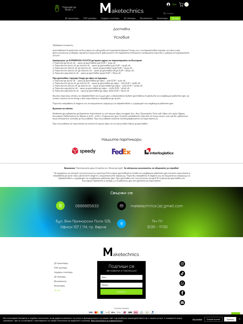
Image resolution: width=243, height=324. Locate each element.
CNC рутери (60, 268)
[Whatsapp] (182, 283)
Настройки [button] (197, 319)
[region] (65, 9)
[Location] (121, 223)
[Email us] (182, 302)
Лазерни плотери (63, 272)
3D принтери (61, 263)
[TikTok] (182, 273)
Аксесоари (59, 286)
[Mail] (121, 205)
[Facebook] (182, 293)
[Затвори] (239, 319)
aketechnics (128, 10)
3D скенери (60, 277)
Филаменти (60, 281)
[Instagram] (182, 264)
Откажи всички (213, 319)
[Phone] (60, 205)
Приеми (230, 319)
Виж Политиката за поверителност (107, 320)
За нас (57, 290)
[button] (184, 4)
